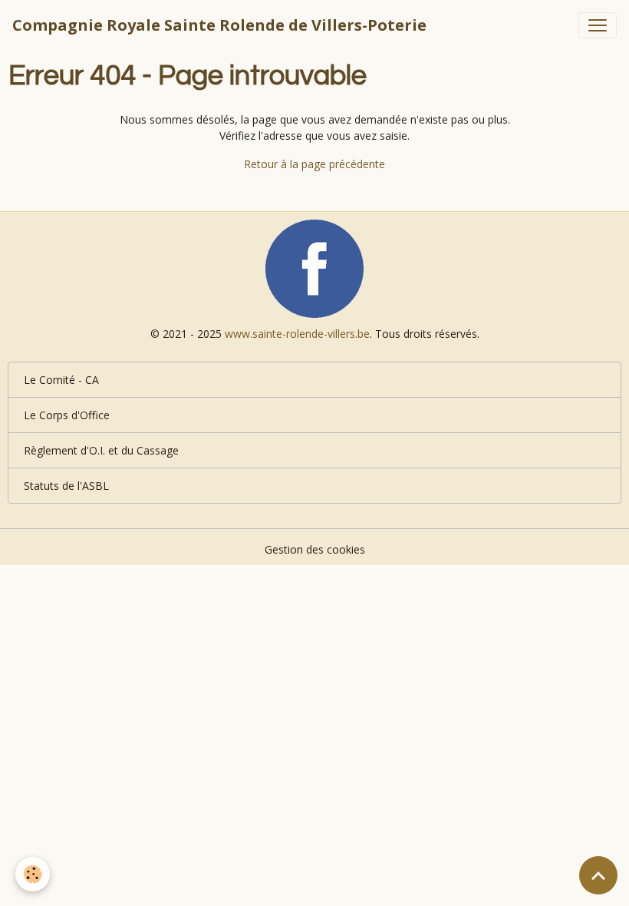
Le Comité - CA (61, 379)
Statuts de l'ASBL (66, 485)
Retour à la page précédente (314, 164)
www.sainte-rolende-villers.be (297, 333)
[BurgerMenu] (597, 25)
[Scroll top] (598, 875)
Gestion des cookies (315, 549)
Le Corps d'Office (67, 415)
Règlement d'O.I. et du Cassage (101, 450)
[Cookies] (32, 874)
